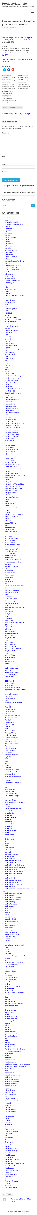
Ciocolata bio (9, 386)
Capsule (7, 347)
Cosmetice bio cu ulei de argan (14, 423)
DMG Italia (5, 107)
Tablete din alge (10, 1090)
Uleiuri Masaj (9, 1157)
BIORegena (8, 311)
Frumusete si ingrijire (11, 566)
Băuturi (7, 298)
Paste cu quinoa (10, 789)
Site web (5, 172)
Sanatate (7, 958)
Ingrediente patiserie (11, 633)
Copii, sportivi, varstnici (12, 412)
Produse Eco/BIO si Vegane (13, 880)
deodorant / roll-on (11, 467)
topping (7, 1120)
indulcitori (8, 629)
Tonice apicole (9, 1116)
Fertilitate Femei (10, 542)
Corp (6, 415)
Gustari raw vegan (10, 601)
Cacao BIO (8, 337)
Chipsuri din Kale (10, 382)
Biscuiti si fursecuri (11, 324)
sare (6, 973)
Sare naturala (9, 975)
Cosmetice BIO (9, 421)
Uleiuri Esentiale (10, 1155)
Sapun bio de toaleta (11, 964)
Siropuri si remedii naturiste (14, 1003)
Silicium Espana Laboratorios (14, 993)
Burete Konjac (9, 332)
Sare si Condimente (11, 977)
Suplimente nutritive (11, 1083)
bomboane (8, 328)
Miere (6, 739)
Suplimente (8, 1077)
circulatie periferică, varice (13, 393)
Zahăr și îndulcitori (11, 1187)
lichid (6, 692)
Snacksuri (8, 1023)
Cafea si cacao (9, 343)
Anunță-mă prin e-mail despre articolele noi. (19, 192)
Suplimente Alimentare (9, 27)
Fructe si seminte (10, 555)
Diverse (7, 510)
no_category (9, 757)
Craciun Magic (9, 438)
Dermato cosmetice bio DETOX (15, 475)
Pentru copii (8, 819)
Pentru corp (8, 822)
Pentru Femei (9, 828)
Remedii (7, 941)
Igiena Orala (8, 625)
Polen (6, 845)
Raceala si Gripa (10, 936)
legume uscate (9, 683)
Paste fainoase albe (11, 793)
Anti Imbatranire (10, 244)
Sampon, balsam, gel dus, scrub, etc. (16, 956)
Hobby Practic (9, 614)
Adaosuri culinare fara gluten (14, 224)
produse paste (9, 895)
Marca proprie (9, 722)
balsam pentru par (10, 289)
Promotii (7, 910)
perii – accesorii (10, 837)
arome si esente (10, 278)
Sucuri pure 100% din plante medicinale (17, 1064)
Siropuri (7, 999)
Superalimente (9, 1073)
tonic (6, 1114)
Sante (6, 960)
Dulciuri (7, 518)
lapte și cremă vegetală (12, 672)
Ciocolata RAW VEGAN (12, 389)
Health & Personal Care (12, 603)
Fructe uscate (9, 557)
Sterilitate (8, 1042)
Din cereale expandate (12, 508)
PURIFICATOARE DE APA (12, 934)
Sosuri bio (8, 1029)
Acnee (7, 220)
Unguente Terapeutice (12, 1170)
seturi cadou (9, 990)
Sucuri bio (8, 1057)
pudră (6, 923)
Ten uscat (8, 1105)
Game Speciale (9, 575)
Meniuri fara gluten (11, 735)
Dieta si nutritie (9, 503)
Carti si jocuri (9, 358)
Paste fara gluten (10, 800)
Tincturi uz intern (10, 1112)
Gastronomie (9, 577)
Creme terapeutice (10, 447)
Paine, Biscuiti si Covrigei (13, 776)
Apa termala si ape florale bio (14, 261)
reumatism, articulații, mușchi (14, 945)
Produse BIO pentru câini (13, 860)
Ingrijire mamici (10, 640)
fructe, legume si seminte (13, 562)
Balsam (7, 287)
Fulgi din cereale (10, 573)
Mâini (6, 700)
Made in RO (8, 696)
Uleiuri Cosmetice (10, 1153)
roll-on (7, 947)
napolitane (8, 752)
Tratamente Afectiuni (11, 1127)
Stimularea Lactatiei (11, 1047)
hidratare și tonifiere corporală (14, 607)
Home (6, 616)
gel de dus (8, 579)
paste (6, 787)
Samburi (7, 949)
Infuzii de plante (10, 631)
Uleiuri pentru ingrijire (11, 1159)
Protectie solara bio (11, 919)
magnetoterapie (10, 698)
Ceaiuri (7, 367)
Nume (4, 157)
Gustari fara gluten (11, 599)
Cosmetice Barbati (11, 419)
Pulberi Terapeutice (11, 932)
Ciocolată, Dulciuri (10, 391)
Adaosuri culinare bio (11, 222)
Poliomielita (8, 850)
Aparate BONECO (10, 263)
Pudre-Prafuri (9, 928)
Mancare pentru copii (11, 718)
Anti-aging (8, 248)
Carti (6, 356)
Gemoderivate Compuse (12, 590)
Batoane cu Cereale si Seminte (14, 296)
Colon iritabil (9, 397)
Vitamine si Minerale (11, 1181)
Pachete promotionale (12, 770)
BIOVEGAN (8, 313)
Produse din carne (10, 876)
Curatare (7, 456)
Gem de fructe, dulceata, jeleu (14, 586)
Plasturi (7, 843)
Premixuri (8, 852)
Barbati (7, 291)
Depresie (7, 471)
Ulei (6, 1135)
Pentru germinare (10, 830)
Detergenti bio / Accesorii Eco (14, 484)
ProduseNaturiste (14, 3)
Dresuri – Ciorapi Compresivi (14, 514)
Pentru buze (8, 815)
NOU (6, 759)
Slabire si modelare (11, 1018)
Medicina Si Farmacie (11, 731)
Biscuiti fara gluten (11, 317)
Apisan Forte (9, 274)
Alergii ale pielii (9, 228)
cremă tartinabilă (10, 441)
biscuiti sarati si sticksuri (13, 319)
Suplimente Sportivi (11, 1086)
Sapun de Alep (9, 967)
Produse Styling (10, 902)
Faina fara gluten (10, 527)
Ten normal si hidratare (12, 1101)
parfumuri (8, 780)
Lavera (7, 679)
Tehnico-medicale (10, 1094)
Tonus (7, 1118)
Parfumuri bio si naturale (13, 783)
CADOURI (8, 339)
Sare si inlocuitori (10, 980)
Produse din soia (10, 878)
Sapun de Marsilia (10, 969)
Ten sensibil (8, 1103)
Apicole (7, 272)
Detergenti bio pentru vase (13, 488)
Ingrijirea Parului (10, 651)
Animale (7, 241)
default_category (10, 462)
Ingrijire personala (10, 644)
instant (7, 659)
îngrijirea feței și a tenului (13, 648)
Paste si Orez (9, 804)
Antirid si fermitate (11, 257)
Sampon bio (8, 954)
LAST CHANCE (9, 676)
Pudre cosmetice (10, 925)
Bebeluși (7, 304)
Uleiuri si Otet (9, 1161)
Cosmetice (8, 417)
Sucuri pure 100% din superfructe (15, 1066)
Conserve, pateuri (10, 410)
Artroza (7, 285)
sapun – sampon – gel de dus (14, 962)
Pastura (7, 806)
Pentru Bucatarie (10, 813)
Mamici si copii (9, 711)
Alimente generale (10, 237)
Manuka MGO (9, 720)
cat (6, 360)
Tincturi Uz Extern (10, 1109)
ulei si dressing (9, 1142)
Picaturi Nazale (9, 839)
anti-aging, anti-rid (11, 250)
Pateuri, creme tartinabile (13, 809)
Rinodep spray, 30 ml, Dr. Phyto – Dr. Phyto (17, 114)
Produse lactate (10, 886)
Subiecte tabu (9, 1053)
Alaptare (7, 226)
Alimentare (8, 233)
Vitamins (7, 1183)
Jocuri (7, 663)
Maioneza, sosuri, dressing (13, 702)
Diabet (7, 499)
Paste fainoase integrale (12, 796)
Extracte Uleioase (10, 523)
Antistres (8, 259)
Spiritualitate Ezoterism (12, 1036)
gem (6, 583)
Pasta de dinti (9, 785)
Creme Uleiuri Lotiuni (11, 449)
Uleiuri (7, 1146)
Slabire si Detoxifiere (11, 1016)
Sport (6, 1038)
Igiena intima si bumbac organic (15, 622)
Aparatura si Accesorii (12, 270)
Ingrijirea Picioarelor (11, 653)
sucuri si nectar (9, 1068)
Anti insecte (8, 246)
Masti (6, 728)
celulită (7, 369)
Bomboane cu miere (11, 330)
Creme (7, 443)
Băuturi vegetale (10, 302)
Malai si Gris (9, 707)
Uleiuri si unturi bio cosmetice (14, 1163)
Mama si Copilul (10, 709)
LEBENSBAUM (9, 681)
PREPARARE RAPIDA (11, 854)
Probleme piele (9, 856)
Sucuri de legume (10, 1062)
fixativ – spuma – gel (11, 549)
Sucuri (7, 1055)
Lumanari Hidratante (11, 694)
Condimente (8, 402)
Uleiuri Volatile (9, 1168)
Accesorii (8, 218)
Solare (7, 1025)
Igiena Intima (9, 620)
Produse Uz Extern (11, 906)
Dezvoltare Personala (11, 497)
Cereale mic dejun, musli (12, 378)
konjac (7, 666)
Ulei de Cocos (9, 1138)
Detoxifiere (8, 495)
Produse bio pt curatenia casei (14, 865)
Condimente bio (10, 404)
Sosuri (7, 1027)
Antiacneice (8, 252)
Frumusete (8, 564)
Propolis (7, 912)
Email (4, 164)
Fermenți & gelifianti (11, 538)
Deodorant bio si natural (13, 469)
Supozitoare (8, 1088)
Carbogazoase (9, 352)
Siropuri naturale (10, 1001)
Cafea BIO (8, 341)
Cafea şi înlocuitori (11, 345)
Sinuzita (7, 995)
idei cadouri (8, 618)
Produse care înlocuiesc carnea (15, 867)
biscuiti (7, 315)
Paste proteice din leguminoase (15, 802)
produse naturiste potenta (13, 893)
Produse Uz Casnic (11, 904)
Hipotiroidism (9, 612)
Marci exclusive (9, 724)
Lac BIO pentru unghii (11, 668)
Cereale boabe (9, 373)
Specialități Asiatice (11, 1031)
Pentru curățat (9, 824)
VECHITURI (8, 1172)
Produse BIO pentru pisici (13, 863)
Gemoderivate (9, 588)
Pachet (7, 765)
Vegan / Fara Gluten (11, 1174)
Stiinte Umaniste (10, 1044)
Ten (6, 1096)
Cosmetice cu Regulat (12, 425)
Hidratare (8, 605)
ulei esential (8, 1140)
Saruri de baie (9, 982)
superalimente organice (12, 1075)
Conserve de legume (11, 408)
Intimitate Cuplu (10, 661)
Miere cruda (8, 746)
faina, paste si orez (11, 531)
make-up (7, 705)
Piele (6, 841)
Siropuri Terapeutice (11, 1005)
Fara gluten (8, 536)
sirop (6, 997)
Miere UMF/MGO (10, 750)
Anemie (7, 239)
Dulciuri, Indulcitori (11, 521)
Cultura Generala (10, 451)
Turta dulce (8, 1133)
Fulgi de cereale (10, 570)
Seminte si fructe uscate (12, 986)
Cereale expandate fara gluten (14, 376)
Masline (7, 726)
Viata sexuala (9, 1176)
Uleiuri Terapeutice (11, 1166)
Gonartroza (8, 596)
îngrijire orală (9, 642)
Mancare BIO (9, 713)
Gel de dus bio (9, 581)
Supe (6, 1070)
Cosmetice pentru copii (12, 430)
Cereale (7, 371)
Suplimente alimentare (16, 107)
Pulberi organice (10, 930)
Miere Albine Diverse (11, 744)
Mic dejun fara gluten (11, 737)
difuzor (7, 505)
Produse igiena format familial (14, 884)
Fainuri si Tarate (10, 534)
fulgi (6, 568)
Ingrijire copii (9, 635)
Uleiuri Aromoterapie (11, 1151)
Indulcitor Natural (10, 627)
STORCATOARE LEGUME (13, 1051)
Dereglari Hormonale (11, 473)
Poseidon (26, 1211)
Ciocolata (8, 384)
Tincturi (7, 1107)
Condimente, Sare (10, 406)
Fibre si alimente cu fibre (12, 544)
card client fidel (10, 354)
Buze (6, 334)
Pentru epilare (9, 826)
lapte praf (8, 670)
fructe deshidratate (11, 551)
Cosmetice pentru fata (12, 434)
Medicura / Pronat (10, 733)
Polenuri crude (9, 847)
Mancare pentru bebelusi (12, 715)
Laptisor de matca (10, 674)
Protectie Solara (10, 917)
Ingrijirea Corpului (10, 646)
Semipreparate (9, 988)
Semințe (7, 984)
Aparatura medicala (11, 267)
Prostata (7, 915)
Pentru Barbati (9, 811)
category (7, 363)
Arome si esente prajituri (12, 280)
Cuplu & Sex (8, 454)
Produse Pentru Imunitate (13, 897)
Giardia (7, 594)
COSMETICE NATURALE (12, 428)
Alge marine (8, 231)
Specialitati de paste (11, 1034)
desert (7, 480)
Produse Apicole (10, 858)
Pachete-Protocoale (11, 772)
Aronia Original (9, 283)
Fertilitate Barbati (10, 540)
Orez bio (7, 763)
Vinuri (6, 1179)
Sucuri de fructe (10, 1060)
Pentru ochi (8, 832)
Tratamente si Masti (11, 1131)
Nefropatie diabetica (11, 754)
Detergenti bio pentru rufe (13, 486)
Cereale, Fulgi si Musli (11, 380)
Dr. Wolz (7, 512)
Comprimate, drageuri (12, 399)
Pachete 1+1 (8, 767)
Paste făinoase (9, 791)
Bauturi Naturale (10, 300)
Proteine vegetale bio (11, 921)
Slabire (7, 1014)
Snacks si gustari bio (11, 1021)
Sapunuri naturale (10, 971)
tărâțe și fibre (9, 1092)
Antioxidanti (9, 254)
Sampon (7, 951)
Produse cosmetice (11, 869)
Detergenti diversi (10, 493)
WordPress (19, 1211)
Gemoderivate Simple (11, 592)
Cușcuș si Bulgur (10, 460)
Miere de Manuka (10, 748)
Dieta (6, 501)
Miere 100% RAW (10, 741)
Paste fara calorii (10, 798)
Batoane (7, 293)
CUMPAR (5, 55)
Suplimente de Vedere (12, 1081)
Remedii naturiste (10, 943)
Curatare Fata (9, 458)
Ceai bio (7, 365)
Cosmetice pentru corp (12, 432)
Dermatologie (9, 477)
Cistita (7, 395)
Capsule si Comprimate (12, 350)
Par (6, 778)
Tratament (8, 1122)
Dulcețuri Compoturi (11, 516)
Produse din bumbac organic (14, 873)
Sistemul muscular (11, 1010)
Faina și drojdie (9, 529)
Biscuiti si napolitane (11, 326)
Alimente (7, 235)
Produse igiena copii (11, 882)
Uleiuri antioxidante (11, 1148)
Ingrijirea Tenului (10, 655)
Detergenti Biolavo (11, 490)
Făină (6, 525)
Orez (6, 761)
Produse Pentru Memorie (13, 899)
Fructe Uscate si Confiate (13, 560)
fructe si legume (10, 553)
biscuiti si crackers (11, 322)
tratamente (8, 1125)
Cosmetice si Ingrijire (11, 436)
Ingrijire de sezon (10, 638)
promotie (8, 908)
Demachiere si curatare (12, 464)
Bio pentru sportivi (11, 309)
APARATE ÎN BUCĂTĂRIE (13, 265)
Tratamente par (10, 1129)
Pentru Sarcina (9, 834)
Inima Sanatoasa (10, 657)
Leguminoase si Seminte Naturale (15, 689)
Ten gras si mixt (10, 1099)
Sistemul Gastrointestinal (13, 1008)
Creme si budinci (10, 445)
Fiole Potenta (9, 547)
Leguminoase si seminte (12, 687)
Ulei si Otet (8, 1144)
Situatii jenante (9, 1012)
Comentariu (6, 133)
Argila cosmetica (10, 276)
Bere (6, 306)
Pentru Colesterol (10, 817)
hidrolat (7, 609)
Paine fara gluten (10, 774)
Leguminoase (9, 685)
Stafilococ (8, 1040)
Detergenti (8, 482)
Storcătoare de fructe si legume (15, 1049)
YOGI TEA (8, 1185)
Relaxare (7, 938)
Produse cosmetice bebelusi (14, 871)
